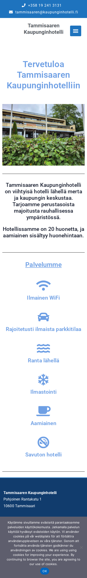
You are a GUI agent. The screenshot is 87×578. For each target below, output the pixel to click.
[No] (81, 547)
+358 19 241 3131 (44, 5)
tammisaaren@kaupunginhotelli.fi (46, 12)
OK (44, 571)
